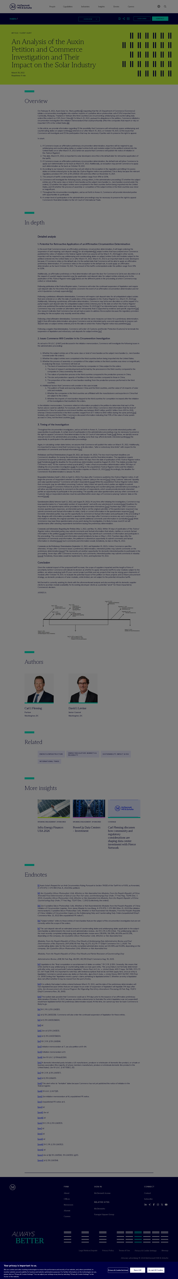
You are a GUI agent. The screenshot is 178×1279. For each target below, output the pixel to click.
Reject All (137, 1270)
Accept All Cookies (156, 1270)
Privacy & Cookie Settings (118, 1270)
